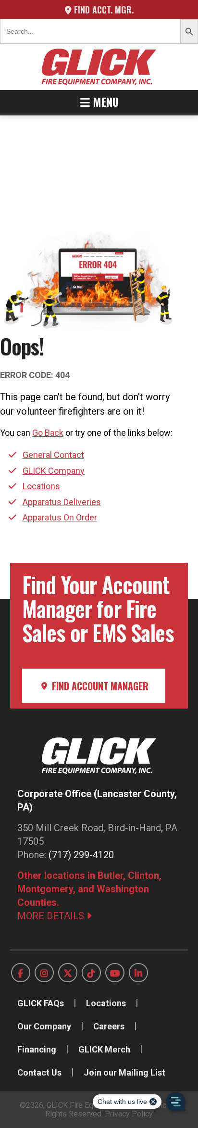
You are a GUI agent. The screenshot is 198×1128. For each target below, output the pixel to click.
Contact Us (39, 1072)
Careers (108, 1026)
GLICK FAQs (40, 1003)
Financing (36, 1049)
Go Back (47, 433)
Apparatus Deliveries (62, 502)
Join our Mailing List (124, 1072)
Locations (41, 486)
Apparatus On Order (60, 517)
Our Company (44, 1026)
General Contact (53, 455)
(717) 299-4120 (81, 855)
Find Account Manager (99, 686)
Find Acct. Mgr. (103, 9)
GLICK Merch (104, 1049)
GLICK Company (54, 471)
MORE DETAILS (52, 916)
